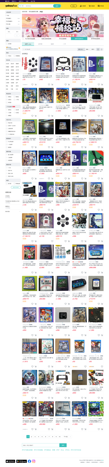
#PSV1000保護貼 (38, 450)
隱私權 (88, 462)
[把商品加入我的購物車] (36, 84)
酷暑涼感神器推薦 (46, 38)
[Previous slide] (23, 64)
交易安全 (102, 462)
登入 (74, 6)
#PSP (57, 450)
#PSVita (67, 450)
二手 (64, 44)
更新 (102, 460)
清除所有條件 (16, 187)
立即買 (40, 44)
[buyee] (13, 48)
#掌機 (53, 450)
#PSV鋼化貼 (47, 450)
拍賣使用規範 (94, 462)
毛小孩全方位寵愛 (30, 38)
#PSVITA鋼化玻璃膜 (27, 450)
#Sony (62, 450)
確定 (17, 35)
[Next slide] (36, 64)
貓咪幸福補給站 (79, 38)
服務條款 (83, 462)
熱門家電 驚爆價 (95, 38)
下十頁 (66, 436)
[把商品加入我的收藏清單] (32, 84)
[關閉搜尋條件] (23, 6)
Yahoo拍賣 (11, 6)
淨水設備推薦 (62, 38)
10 (59, 436)
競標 (52, 44)
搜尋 (63, 445)
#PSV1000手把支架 (76, 450)
